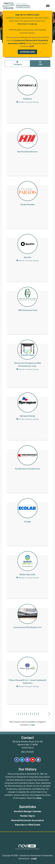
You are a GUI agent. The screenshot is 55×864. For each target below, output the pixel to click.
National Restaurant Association (27, 820)
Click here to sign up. (27, 23)
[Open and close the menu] (41, 6)
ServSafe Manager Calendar (27, 811)
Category (17, 64)
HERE (31, 46)
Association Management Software (27, 848)
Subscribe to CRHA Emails (27, 824)
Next (49, 714)
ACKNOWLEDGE (27, 51)
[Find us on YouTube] (32, 759)
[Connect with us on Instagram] (27, 759)
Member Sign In (27, 815)
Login (32, 724)
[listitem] (27, 96)
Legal (34, 858)
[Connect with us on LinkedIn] (22, 759)
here (39, 798)
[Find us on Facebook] (16, 759)
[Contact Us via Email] (38, 759)
